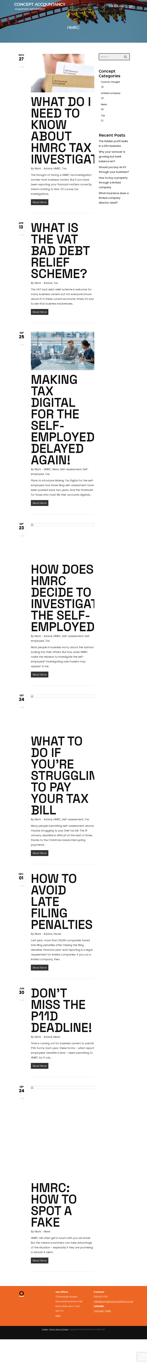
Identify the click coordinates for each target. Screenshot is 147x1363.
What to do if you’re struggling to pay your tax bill (68, 775)
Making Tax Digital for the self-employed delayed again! (63, 419)
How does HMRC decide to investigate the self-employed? (68, 598)
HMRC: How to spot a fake (54, 1205)
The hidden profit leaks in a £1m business (113, 143)
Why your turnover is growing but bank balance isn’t (112, 156)
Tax (64, 168)
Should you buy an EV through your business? (114, 169)
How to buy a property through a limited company (113, 182)
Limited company (110, 93)
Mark (38, 168)
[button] (130, 6)
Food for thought (110, 82)
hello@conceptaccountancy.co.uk (113, 1301)
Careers (45, 1329)
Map (58, 1315)
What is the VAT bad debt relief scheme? (60, 251)
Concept (99, 1311)
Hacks (57, 934)
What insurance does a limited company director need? (114, 197)
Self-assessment (71, 469)
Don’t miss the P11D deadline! (61, 1010)
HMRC (57, 168)
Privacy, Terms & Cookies (58, 1329)
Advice (48, 168)
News (55, 469)
